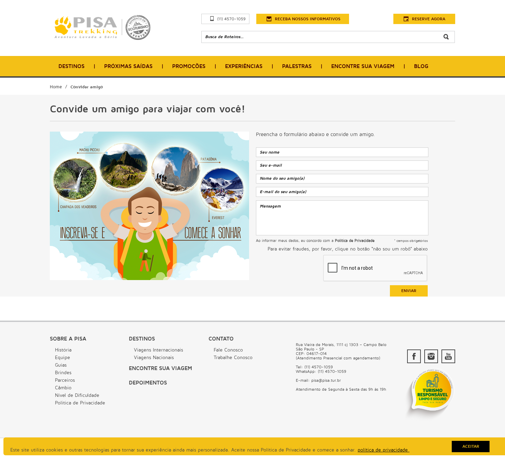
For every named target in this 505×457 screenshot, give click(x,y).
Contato (221, 339)
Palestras (297, 66)
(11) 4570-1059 (231, 19)
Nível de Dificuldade (77, 395)
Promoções (188, 66)
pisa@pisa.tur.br (326, 380)
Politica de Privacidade (80, 402)
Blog (421, 66)
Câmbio (63, 387)
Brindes (63, 372)
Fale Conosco (228, 350)
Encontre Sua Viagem (362, 66)
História (63, 350)
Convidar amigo (86, 87)
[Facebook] (414, 356)
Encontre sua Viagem (160, 368)
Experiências (243, 66)
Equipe (62, 357)
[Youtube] (448, 356)
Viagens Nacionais (154, 357)
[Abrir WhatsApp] (488, 439)
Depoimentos (148, 383)
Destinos (71, 66)
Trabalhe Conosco (233, 357)
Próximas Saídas (128, 66)
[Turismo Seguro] (429, 421)
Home (56, 87)
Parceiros (65, 380)
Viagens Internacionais (158, 350)
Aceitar (470, 446)
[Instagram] (431, 356)
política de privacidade (383, 450)
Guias (61, 365)
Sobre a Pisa (68, 339)
